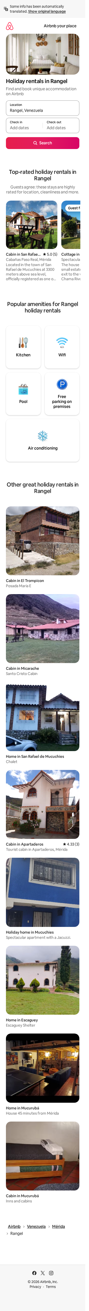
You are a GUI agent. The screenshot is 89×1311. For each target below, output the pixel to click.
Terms (51, 1286)
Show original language (47, 11)
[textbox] (24, 128)
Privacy (35, 1286)
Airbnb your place (60, 26)
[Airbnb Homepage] (9, 26)
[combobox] (42, 110)
